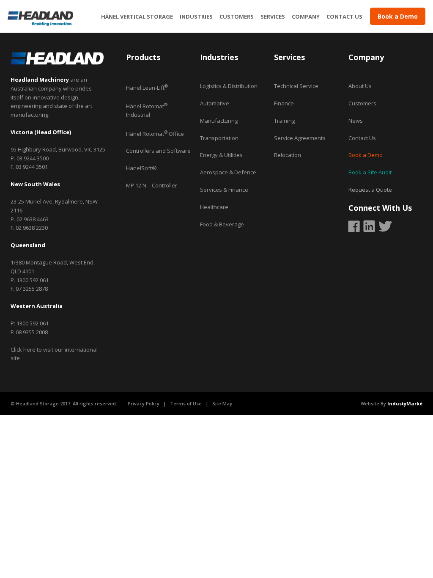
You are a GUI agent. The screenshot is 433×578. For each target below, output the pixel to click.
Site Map (222, 403)
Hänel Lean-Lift (147, 87)
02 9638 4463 (32, 219)
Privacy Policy (143, 403)
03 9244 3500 (32, 158)
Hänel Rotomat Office (155, 134)
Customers (236, 17)
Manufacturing (219, 120)
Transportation (219, 138)
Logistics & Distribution (229, 86)
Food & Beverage (222, 224)
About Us (360, 86)
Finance (284, 103)
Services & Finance (224, 189)
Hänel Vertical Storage (137, 17)
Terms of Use (186, 403)
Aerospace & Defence (228, 172)
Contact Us (344, 17)
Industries (196, 17)
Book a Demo (365, 155)
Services (272, 17)
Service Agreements (300, 138)
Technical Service (296, 86)
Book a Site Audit (370, 172)
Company (306, 17)
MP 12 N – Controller (151, 185)
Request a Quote (370, 189)
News (355, 120)
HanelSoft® (141, 168)
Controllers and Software (158, 150)
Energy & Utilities (221, 155)
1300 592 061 (32, 280)
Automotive (214, 103)
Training (284, 120)
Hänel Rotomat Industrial (146, 110)
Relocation (287, 155)
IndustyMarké (404, 403)
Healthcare (214, 207)
